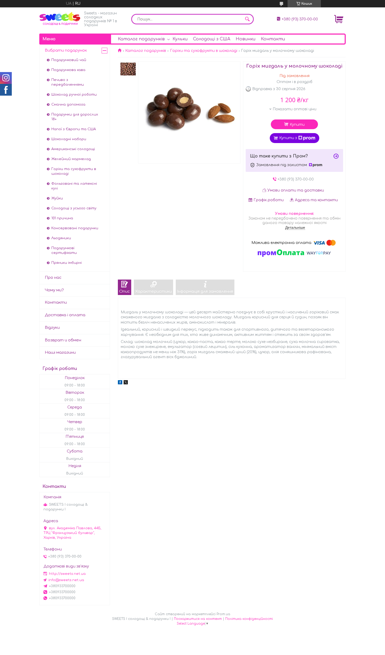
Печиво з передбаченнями (67, 82)
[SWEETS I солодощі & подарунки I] (60, 19)
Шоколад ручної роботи (74, 94)
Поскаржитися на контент (198, 619)
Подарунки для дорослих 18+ (74, 117)
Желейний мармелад (71, 159)
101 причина (62, 218)
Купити (297, 125)
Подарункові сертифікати (64, 250)
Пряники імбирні (66, 263)
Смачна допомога (68, 104)
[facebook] (120, 383)
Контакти (273, 39)
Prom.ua (223, 614)
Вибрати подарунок (66, 50)
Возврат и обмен (63, 340)
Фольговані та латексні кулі (74, 186)
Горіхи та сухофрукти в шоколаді (203, 51)
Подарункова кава (68, 70)
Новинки (245, 39)
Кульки (180, 39)
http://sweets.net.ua (67, 574)
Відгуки (52, 327)
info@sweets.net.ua (66, 580)
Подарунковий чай (68, 60)
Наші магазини (60, 352)
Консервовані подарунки (74, 228)
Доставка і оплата (65, 315)
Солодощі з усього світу (73, 208)
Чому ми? (54, 290)
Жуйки (57, 198)
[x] (126, 383)
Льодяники (61, 238)
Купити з (288, 138)
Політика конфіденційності (249, 619)
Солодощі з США (211, 39)
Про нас (53, 277)
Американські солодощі (73, 149)
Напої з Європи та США (73, 129)
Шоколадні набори (68, 139)
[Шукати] (247, 19)
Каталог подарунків (141, 39)
